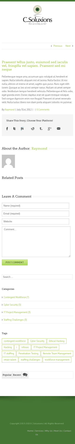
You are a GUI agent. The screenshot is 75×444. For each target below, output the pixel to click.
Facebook (7, 129)
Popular (7, 375)
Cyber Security (11, 304)
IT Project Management (15, 312)
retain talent (10, 359)
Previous (58, 45)
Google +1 (50, 129)
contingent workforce (15, 341)
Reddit (32, 129)
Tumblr (41, 129)
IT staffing (9, 353)
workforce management (57, 359)
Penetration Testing (28, 353)
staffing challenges (30, 359)
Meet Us (58, 430)
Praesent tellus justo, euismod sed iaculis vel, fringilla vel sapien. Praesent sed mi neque (35, 65)
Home (30, 430)
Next (68, 45)
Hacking (8, 347)
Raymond (10, 109)
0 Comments (43, 109)
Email (58, 129)
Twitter (14, 129)
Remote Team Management (57, 353)
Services (39, 430)
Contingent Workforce (15, 297)
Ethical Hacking (56, 341)
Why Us (48, 430)
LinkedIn (22, 129)
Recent (17, 375)
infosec (25, 347)
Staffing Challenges (14, 319)
